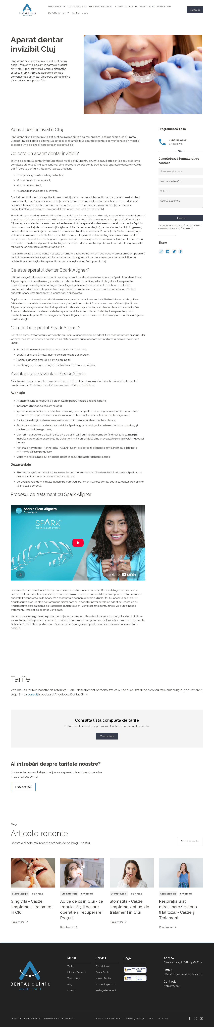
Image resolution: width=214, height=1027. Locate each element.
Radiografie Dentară (106, 990)
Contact (195, 9)
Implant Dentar (103, 978)
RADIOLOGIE (164, 6)
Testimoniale (73, 978)
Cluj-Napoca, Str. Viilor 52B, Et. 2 (183, 962)
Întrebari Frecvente (76, 972)
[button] (58, 7)
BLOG (85, 12)
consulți (33, 694)
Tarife (70, 966)
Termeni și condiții (134, 1018)
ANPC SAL (163, 1018)
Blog (69, 984)
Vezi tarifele (107, 736)
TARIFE (75, 12)
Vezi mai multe (190, 841)
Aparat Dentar (103, 972)
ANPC (151, 1018)
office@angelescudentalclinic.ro (183, 974)
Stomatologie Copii (106, 984)
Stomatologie (103, 966)
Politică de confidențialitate (107, 1018)
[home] (27, 9)
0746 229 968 (23, 786)
